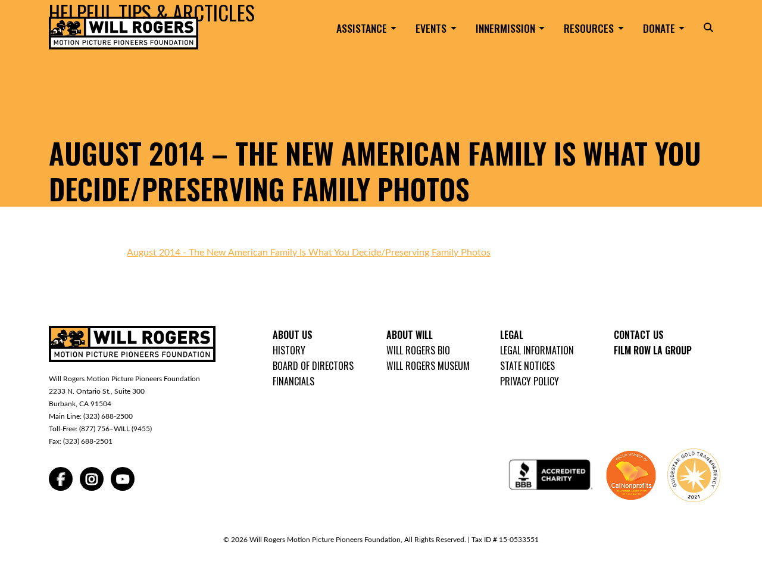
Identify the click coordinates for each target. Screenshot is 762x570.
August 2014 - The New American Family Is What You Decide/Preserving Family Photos (309, 252)
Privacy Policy (529, 381)
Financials (293, 381)
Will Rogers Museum (428, 366)
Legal (511, 335)
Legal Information (537, 350)
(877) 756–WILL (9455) (115, 428)
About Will (409, 335)
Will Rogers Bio (418, 350)
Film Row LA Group (653, 350)
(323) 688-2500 (108, 416)
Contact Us (639, 335)
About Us (293, 335)
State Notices (527, 366)
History (289, 350)
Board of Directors (313, 366)
